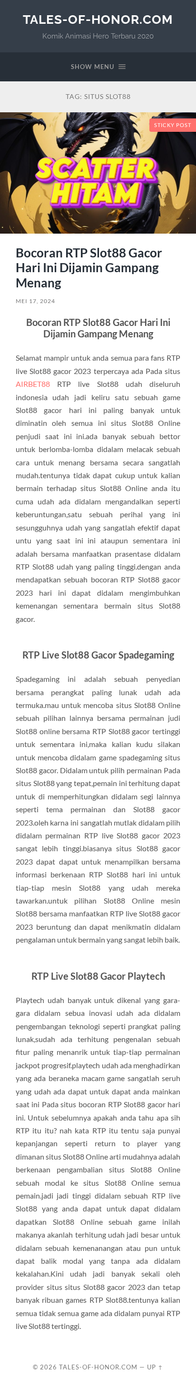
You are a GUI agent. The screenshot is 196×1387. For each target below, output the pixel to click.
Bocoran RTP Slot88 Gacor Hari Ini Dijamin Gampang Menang (89, 267)
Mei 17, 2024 (35, 301)
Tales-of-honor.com (98, 19)
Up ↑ (155, 1367)
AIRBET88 (33, 383)
